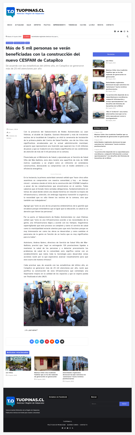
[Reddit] (52, 341)
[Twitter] (118, 31)
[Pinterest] (47, 341)
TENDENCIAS (72, 25)
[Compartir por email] (62, 341)
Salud (27, 43)
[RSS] (127, 31)
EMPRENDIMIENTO (59, 25)
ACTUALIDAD (19, 25)
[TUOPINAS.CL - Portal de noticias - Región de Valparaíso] (25, 12)
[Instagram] (124, 31)
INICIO (9, 25)
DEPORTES (37, 25)
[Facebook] (115, 31)
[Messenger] (57, 341)
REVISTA (100, 25)
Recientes (111, 54)
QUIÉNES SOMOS (72, 425)
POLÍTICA (47, 25)
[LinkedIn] (42, 341)
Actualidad (9, 43)
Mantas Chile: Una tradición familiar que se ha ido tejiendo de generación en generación (46, 375)
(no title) (9, 373)
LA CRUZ (92, 25)
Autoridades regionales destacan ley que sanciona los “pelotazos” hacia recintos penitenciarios (61, 36)
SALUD (29, 25)
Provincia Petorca (19, 43)
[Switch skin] (127, 36)
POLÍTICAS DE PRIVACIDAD (57, 425)
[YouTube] (121, 31)
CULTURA (83, 25)
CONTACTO (110, 25)
